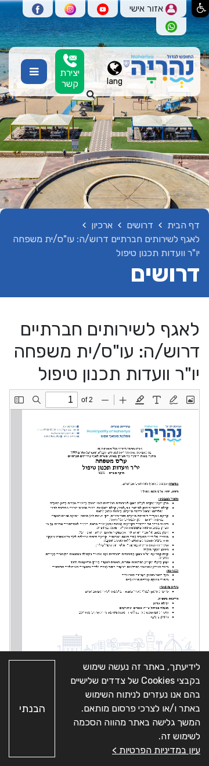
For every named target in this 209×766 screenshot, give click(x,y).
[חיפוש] (91, 94)
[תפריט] (34, 71)
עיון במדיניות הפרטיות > (156, 750)
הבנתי (32, 708)
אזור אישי (147, 8)
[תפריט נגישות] (200, 8)
